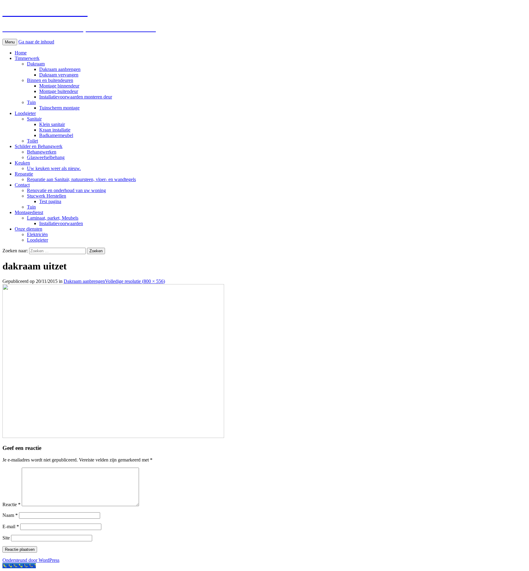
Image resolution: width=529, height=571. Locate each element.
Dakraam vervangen (58, 74)
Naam (10, 515)
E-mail (10, 526)
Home (21, 52)
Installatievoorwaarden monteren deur (75, 96)
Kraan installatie (54, 129)
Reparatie (24, 173)
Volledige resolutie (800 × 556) (135, 281)
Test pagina (50, 201)
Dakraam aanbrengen (60, 69)
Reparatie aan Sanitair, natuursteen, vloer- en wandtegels (81, 179)
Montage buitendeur (58, 91)
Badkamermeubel (56, 135)
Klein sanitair (52, 124)
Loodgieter (25, 113)
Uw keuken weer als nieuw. (54, 168)
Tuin (31, 102)
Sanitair (34, 118)
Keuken (22, 162)
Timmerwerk (27, 58)
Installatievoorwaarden (61, 223)
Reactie (11, 504)
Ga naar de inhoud (36, 41)
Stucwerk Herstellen (46, 195)
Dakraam (36, 63)
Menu (10, 42)
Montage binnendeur (59, 85)
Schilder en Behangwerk (38, 146)
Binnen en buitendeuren (50, 80)
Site (6, 537)
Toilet (32, 140)
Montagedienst (29, 212)
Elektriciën (37, 234)
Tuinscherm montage (59, 107)
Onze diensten (28, 229)
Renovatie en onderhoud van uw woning (66, 190)
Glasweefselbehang (46, 157)
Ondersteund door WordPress (30, 560)
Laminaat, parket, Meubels (52, 218)
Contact (22, 184)
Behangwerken (41, 151)
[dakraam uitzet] (113, 436)
